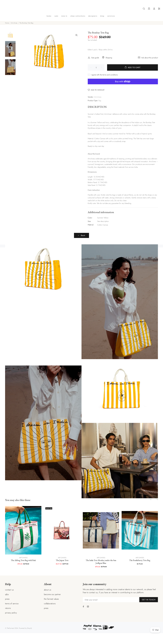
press (7, 598)
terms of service (11, 603)
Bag (99, 100)
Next (156, 499)
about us (47, 589)
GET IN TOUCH (148, 600)
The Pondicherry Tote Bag (139, 560)
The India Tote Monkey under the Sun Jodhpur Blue (101, 561)
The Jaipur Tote (62, 560)
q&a (7, 594)
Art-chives (14, 23)
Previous (151, 499)
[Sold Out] (62, 530)
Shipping (109, 57)
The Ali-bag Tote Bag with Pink (23, 560)
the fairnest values (51, 598)
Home (7, 23)
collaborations (50, 603)
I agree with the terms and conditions (104, 74)
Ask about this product (149, 57)
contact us (9, 589)
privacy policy (11, 612)
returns (8, 608)
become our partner (52, 594)
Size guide (95, 57)
